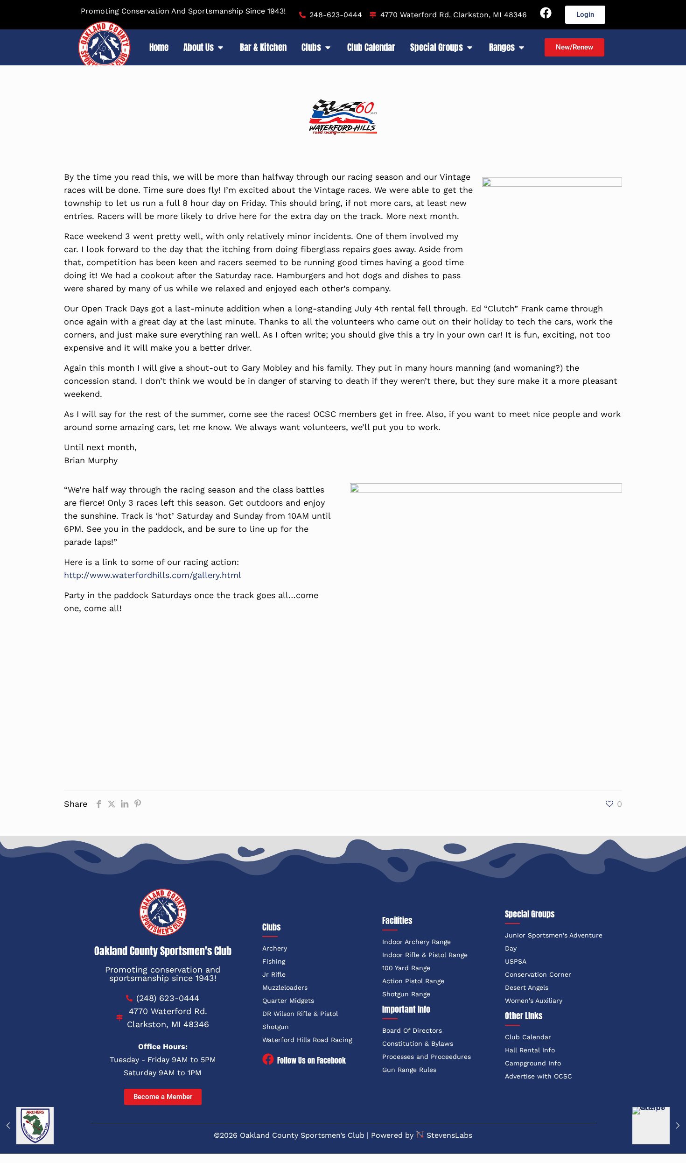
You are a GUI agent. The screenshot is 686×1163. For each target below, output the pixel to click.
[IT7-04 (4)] (272, 660)
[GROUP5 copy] (272, 682)
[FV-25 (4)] (414, 682)
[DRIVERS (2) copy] (556, 660)
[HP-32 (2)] (130, 682)
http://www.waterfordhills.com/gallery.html (154, 575)
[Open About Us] (220, 47)
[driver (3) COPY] (414, 705)
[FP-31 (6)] (556, 682)
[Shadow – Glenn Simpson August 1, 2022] (659, 1125)
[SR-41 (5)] (130, 637)
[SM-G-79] (272, 637)
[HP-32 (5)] (130, 705)
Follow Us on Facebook (311, 1060)
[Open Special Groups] (469, 47)
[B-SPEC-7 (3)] (556, 705)
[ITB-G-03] (414, 660)
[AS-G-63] (414, 727)
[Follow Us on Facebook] (268, 1060)
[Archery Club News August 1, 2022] (27, 1125)
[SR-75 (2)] (556, 637)
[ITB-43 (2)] (130, 660)
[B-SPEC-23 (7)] (130, 727)
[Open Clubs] (327, 47)
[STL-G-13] (414, 637)
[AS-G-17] (272, 727)
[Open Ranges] (521, 47)
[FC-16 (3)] (272, 705)
